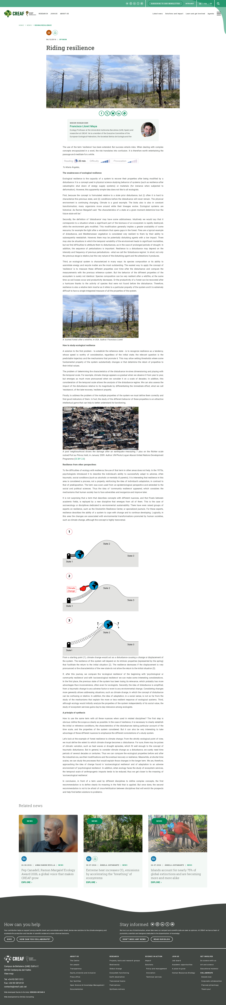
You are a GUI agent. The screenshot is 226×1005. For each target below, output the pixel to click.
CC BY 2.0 (79, 459)
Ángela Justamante (109, 865)
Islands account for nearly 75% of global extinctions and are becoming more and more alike (176, 874)
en (200, 4)
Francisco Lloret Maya (83, 126)
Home (21, 25)
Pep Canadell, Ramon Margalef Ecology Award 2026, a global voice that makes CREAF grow (48, 874)
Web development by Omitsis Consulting (19, 997)
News (29, 25)
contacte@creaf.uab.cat (15, 986)
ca (205, 4)
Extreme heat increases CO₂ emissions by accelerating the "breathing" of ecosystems (112, 874)
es (211, 4)
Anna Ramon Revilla (45, 865)
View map (8, 973)
